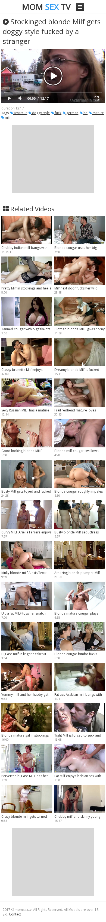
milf (7, 117)
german (72, 113)
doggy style (40, 113)
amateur (20, 113)
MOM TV (46, 6)
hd (85, 113)
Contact (15, 914)
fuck (57, 113)
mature (98, 113)
